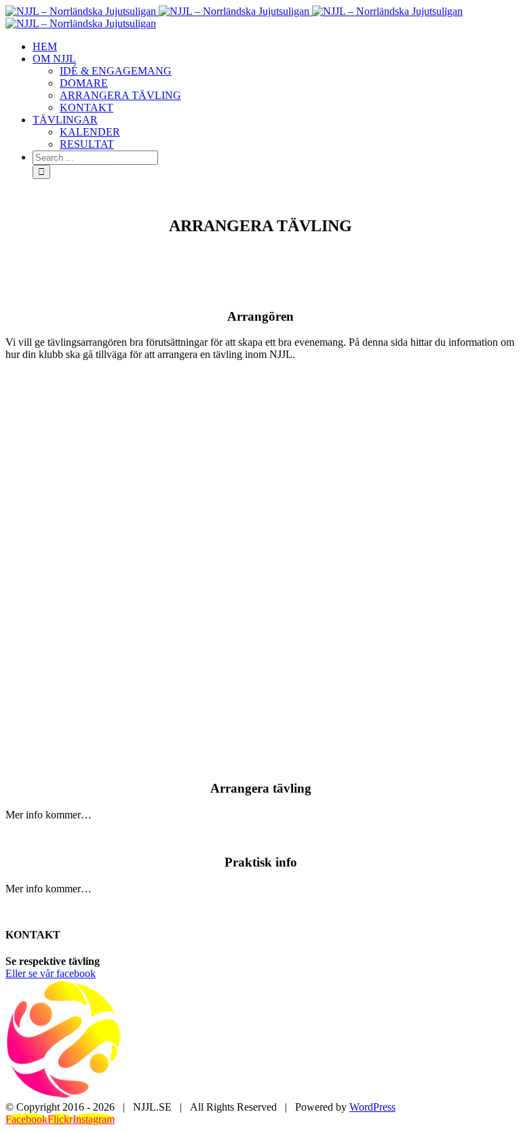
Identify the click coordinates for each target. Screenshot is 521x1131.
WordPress (372, 1107)
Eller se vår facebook (50, 973)
